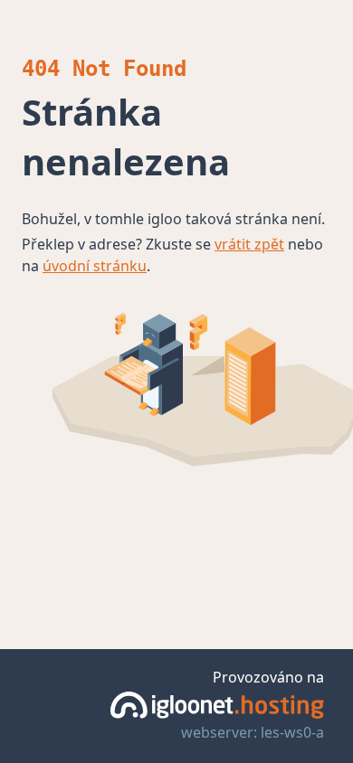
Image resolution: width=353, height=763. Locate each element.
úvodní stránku (95, 266)
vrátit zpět (249, 244)
